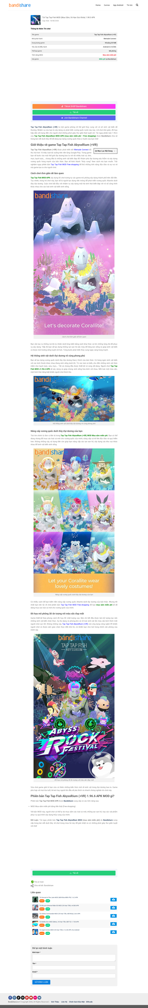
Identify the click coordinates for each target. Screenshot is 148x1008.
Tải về (75, 112)
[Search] (137, 5)
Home (98, 5)
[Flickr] (35, 998)
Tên (34, 964)
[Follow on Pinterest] (27, 998)
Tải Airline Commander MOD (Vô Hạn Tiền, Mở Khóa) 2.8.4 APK (59, 914)
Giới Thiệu (55, 1002)
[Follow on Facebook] (10, 998)
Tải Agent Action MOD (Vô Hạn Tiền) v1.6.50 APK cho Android (59, 930)
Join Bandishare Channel (75, 118)
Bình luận (36, 952)
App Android (118, 5)
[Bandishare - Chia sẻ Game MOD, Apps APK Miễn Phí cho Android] (19, 5)
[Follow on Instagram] (14, 998)
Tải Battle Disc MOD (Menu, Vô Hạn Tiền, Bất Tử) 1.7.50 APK (59, 922)
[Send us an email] (23, 998)
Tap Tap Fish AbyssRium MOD (69, 820)
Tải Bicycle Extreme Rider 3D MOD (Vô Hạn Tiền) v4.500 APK (59, 905)
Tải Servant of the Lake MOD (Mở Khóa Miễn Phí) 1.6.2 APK (58, 897)
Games (107, 5)
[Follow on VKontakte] (39, 998)
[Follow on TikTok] (18, 998)
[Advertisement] (74, 81)
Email (35, 972)
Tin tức (130, 5)
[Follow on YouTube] (31, 998)
